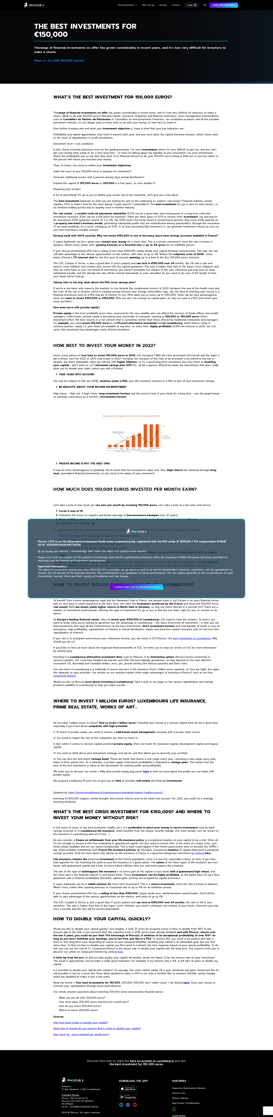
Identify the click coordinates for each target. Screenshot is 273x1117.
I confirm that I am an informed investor (136, 586)
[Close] (247, 516)
